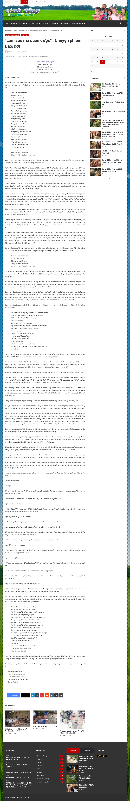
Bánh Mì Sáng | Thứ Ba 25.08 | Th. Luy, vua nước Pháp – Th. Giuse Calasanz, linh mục (113, 134)
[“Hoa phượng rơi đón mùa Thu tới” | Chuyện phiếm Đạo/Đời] (72, 719)
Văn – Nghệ (64, 23)
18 (97, 57)
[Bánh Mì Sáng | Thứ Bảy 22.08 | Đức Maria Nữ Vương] (95, 172)
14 (112, 53)
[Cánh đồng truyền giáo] (22, 12)
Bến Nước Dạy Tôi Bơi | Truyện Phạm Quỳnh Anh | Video (86, 758)
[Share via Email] (56, 695)
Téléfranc (11, 52)
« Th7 (91, 71)
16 (122, 53)
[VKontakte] (52, 695)
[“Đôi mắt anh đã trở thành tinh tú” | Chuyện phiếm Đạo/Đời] (17, 718)
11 (97, 53)
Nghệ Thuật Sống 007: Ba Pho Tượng (45, 726)
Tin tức (44, 23)
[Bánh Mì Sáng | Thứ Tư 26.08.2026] (95, 114)
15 (117, 53)
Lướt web (54, 23)
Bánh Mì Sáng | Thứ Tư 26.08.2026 (39, 2)
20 (107, 57)
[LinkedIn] (33, 695)
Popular (87, 750)
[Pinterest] (42, 695)
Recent (73, 750)
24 (92, 62)
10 (92, 53)
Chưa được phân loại (43, 779)
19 (102, 57)
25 (97, 62)
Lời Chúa (35, 23)
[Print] (61, 695)
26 (102, 62)
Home (8, 30)
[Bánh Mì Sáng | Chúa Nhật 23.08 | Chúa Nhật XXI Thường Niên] (95, 163)
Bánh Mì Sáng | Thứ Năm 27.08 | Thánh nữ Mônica (86, 768)
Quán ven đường (77, 23)
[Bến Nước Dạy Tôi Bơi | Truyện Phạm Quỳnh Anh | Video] (95, 87)
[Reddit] (47, 695)
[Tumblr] (37, 695)
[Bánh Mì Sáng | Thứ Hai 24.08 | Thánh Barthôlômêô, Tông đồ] (95, 145)
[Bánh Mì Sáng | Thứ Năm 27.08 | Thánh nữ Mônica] (95, 96)
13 (107, 53)
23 (122, 57)
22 (117, 57)
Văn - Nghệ (14, 30)
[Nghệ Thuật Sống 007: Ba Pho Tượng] (45, 717)
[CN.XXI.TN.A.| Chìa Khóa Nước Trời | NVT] (95, 154)
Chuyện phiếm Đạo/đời (25, 30)
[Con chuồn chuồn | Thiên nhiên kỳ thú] (95, 105)
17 (92, 57)
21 (112, 57)
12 (102, 53)
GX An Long (14, 23)
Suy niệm (25, 23)
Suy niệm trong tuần (43, 782)
